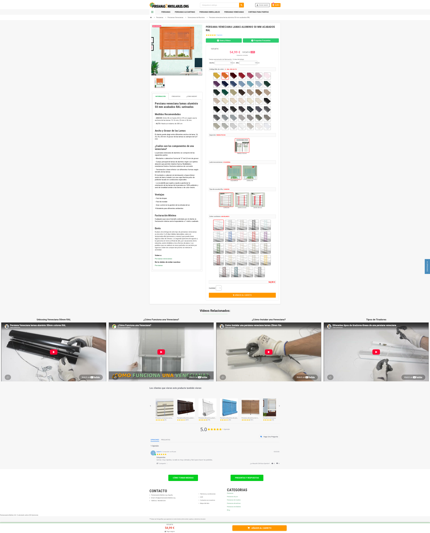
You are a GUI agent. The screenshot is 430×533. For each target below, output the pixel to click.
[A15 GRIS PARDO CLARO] (242, 248)
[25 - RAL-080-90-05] (242, 101)
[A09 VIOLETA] (266, 237)
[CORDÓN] (226, 200)
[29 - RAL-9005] (216, 109)
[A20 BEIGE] (230, 260)
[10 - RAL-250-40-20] (233, 84)
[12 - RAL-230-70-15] (250, 84)
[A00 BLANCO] (218, 225)
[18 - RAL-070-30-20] (242, 92)
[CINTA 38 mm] (258, 200)
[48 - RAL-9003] (259, 126)
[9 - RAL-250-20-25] (225, 84)
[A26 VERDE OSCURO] (236, 272)
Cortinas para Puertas (258, 12)
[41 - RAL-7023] (259, 118)
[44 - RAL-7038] (225, 126)
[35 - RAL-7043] (267, 109)
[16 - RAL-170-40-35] (225, 92)
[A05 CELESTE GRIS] (218, 237)
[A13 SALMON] (230, 248)
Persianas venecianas (163, 259)
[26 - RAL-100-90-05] (250, 101)
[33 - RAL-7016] (250, 109)
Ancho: (211, 63)
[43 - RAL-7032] (216, 126)
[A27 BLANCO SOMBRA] (248, 272)
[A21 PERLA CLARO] (242, 260)
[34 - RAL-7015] (259, 109)
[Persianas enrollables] (169, 5)
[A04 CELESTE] (266, 225)
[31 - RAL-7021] (233, 109)
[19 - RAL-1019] (250, 92)
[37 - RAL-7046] (225, 118)
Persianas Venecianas (234, 12)
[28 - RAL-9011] (267, 101)
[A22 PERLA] (254, 260)
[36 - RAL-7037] (216, 118)
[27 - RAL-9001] (259, 101)
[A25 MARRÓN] (224, 272)
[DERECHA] (250, 173)
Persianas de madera (234, 500)
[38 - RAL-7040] (233, 118)
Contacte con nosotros (207, 500)
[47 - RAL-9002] (250, 126)
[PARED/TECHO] (242, 145)
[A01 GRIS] (230, 225)
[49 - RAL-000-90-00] (267, 126)
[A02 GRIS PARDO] (242, 225)
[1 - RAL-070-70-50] (216, 76)
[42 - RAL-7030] (267, 118)
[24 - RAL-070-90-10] (233, 101)
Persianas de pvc (232, 496)
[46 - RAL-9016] (242, 126)
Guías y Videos (225, 40)
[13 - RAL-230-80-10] (259, 84)
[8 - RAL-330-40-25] (216, 84)
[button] (150, 406)
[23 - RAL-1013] (225, 101)
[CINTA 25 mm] (242, 200)
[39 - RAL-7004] (242, 118)
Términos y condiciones (207, 494)
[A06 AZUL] (230, 237)
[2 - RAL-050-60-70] (225, 76)
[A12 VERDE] (218, 248)
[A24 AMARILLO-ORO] (266, 260)
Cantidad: (212, 288)
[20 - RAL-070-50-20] (259, 92)
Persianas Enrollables (209, 12)
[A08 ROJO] (254, 237)
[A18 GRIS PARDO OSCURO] (266, 248)
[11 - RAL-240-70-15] (242, 84)
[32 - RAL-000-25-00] (242, 109)
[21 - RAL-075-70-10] (267, 92)
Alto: (237, 63)
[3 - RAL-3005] (233, 76)
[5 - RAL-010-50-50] (250, 76)
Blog (228, 510)
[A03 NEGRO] (254, 225)
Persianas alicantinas (234, 503)
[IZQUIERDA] (234, 173)
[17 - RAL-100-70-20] (233, 92)
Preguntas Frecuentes (262, 40)
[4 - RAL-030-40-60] (242, 76)
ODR (201, 497)
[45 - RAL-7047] (233, 126)
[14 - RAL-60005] (267, 84)
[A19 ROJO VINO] (218, 260)
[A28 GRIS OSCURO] (260, 272)
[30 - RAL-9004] (225, 109)
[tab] (176, 96)
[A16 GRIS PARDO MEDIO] (254, 248)
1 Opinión (219, 35)
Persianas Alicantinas (185, 12)
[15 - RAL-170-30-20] (216, 92)
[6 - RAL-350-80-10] (259, 76)
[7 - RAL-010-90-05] (267, 76)
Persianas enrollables (234, 506)
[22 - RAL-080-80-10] (216, 101)
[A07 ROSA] (242, 237)
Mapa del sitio (204, 503)
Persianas (165, 12)
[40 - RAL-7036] (250, 118)
